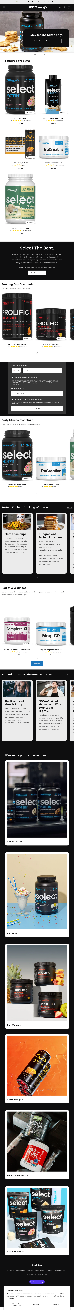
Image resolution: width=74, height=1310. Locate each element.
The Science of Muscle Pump (14, 702)
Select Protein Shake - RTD (53, 118)
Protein (11, 933)
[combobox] (16, 370)
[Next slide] (39, 55)
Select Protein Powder (20, 118)
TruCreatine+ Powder (53, 163)
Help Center (42, 1275)
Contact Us (31, 1275)
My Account (20, 1270)
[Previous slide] (30, 55)
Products (10, 1270)
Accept (36, 1304)
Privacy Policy (12, 1298)
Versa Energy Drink (20, 163)
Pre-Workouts (14, 1025)
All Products (13, 841)
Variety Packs (14, 1251)
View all (69, 508)
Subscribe (37, 408)
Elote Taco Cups (15, 534)
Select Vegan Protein (20, 228)
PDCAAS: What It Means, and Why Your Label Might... (50, 705)
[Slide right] (41, 353)
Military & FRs (60, 1270)
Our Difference (37, 273)
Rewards (30, 1270)
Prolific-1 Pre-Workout (17, 344)
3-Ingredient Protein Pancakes (51, 535)
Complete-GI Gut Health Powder (17, 650)
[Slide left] (33, 353)
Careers (50, 1270)
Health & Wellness (16, 1175)
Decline (56, 1304)
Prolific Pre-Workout (51, 344)
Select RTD (46, 41)
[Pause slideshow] (44, 55)
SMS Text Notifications (19, 365)
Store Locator (40, 1270)
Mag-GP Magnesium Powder (51, 650)
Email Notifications (17, 388)
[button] (4, 7)
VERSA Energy (14, 1099)
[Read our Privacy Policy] (61, 380)
